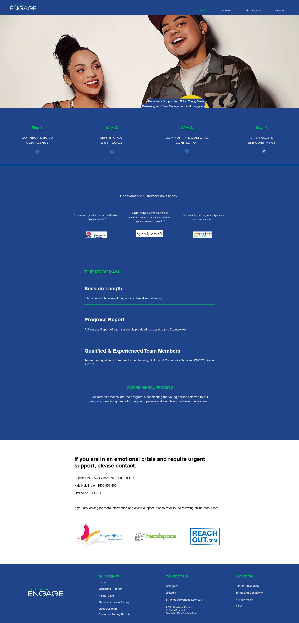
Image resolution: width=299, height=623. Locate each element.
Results (114, 614)
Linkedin (171, 592)
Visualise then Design (187, 613)
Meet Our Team (108, 608)
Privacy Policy (244, 599)
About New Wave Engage (114, 602)
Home (102, 582)
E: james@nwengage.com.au (184, 599)
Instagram (172, 586)
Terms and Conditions (249, 592)
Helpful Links (106, 595)
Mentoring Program (110, 588)
